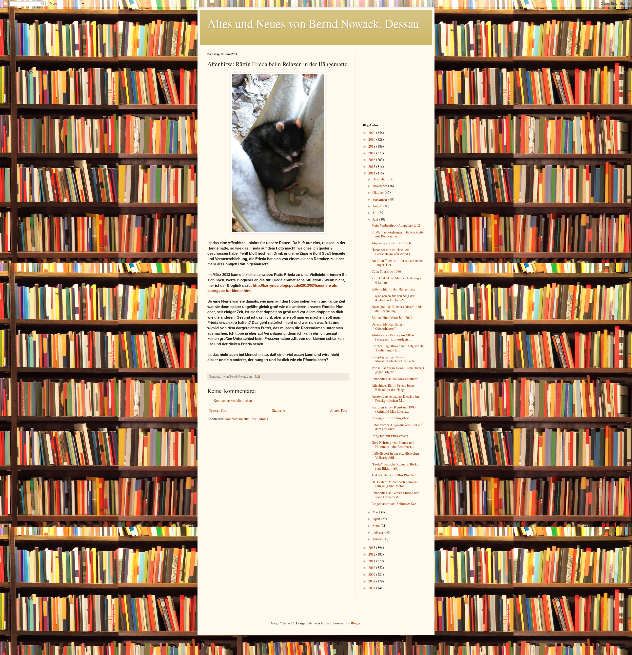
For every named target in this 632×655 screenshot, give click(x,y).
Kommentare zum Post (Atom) (246, 418)
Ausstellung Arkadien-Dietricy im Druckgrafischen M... (395, 398)
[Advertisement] (394, 83)
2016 (372, 159)
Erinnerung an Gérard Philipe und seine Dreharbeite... (395, 494)
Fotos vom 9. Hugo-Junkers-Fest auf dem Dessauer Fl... (397, 427)
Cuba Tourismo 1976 (386, 271)
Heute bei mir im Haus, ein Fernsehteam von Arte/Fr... (392, 251)
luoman (326, 623)
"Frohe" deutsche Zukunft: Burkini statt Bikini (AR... (396, 466)
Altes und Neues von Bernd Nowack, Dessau (313, 23)
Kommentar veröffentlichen (233, 400)
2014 (372, 173)
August (378, 206)
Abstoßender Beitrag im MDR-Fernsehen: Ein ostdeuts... (393, 337)
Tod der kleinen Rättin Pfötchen (394, 475)
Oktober (379, 192)
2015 (372, 166)
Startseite (278, 410)
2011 (372, 561)
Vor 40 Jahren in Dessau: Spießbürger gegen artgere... (398, 370)
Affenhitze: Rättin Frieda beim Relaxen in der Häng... (393, 387)
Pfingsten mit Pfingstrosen (390, 435)
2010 (372, 567)
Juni (376, 219)
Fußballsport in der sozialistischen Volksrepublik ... (395, 455)
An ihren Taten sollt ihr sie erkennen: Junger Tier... (398, 262)
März (377, 525)
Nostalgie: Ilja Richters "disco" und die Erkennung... (396, 308)
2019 (372, 139)
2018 (372, 146)
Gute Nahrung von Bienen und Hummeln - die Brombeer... (393, 444)
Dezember (380, 179)
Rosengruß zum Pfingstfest (390, 418)
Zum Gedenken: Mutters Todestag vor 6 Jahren (398, 280)
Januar (377, 539)
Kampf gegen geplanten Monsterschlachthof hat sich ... (395, 359)
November (380, 185)
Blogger (356, 623)
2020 (372, 132)
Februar (378, 532)
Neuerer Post (218, 410)
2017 (372, 153)
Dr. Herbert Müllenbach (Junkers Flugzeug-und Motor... (394, 484)
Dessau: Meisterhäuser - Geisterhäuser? (388, 326)
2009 (372, 574)
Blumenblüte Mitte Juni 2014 (392, 317)
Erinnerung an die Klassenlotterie (395, 378)
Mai (376, 512)
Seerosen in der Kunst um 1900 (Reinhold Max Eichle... (393, 409)
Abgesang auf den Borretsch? (392, 243)
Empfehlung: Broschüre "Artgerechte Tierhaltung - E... (398, 348)
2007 (372, 587)
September (380, 199)
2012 (372, 554)
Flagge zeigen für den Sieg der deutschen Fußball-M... (393, 297)
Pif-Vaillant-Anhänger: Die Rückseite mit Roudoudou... (398, 234)
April (377, 518)
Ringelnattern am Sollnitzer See (394, 503)
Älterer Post (338, 410)
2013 (372, 547)
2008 (372, 581)
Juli (375, 212)
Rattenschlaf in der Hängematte (393, 289)
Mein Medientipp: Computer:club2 (396, 225)
